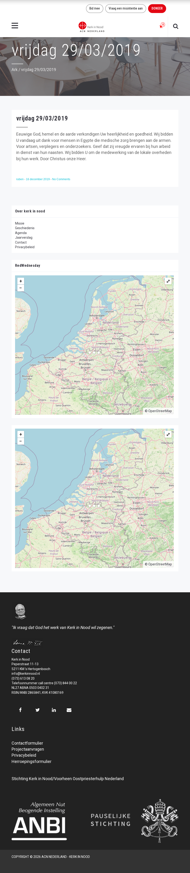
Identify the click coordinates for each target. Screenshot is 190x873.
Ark (15, 69)
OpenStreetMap (160, 411)
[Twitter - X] (37, 710)
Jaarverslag (23, 237)
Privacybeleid (25, 247)
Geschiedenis (25, 228)
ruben (20, 179)
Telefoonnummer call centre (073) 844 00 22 (44, 683)
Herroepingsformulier (31, 761)
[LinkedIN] (54, 710)
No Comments (61, 179)
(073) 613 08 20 (23, 678)
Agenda (21, 233)
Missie (19, 223)
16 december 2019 (38, 179)
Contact (21, 242)
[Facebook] (20, 710)
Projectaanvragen (28, 749)
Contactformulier (27, 743)
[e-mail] (69, 710)
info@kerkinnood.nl (26, 673)
